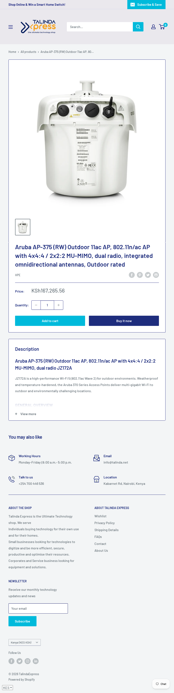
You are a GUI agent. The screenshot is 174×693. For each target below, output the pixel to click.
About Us (101, 550)
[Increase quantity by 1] (58, 305)
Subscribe (22, 621)
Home (12, 52)
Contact (100, 544)
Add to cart (50, 321)
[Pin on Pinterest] (140, 274)
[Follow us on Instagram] (28, 661)
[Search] (138, 26)
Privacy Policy (104, 523)
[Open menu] (10, 27)
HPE (17, 275)
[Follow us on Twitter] (19, 661)
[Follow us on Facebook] (11, 661)
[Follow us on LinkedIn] (36, 661)
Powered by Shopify (21, 679)
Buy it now (124, 321)
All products (28, 52)
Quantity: (22, 305)
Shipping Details (106, 530)
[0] (162, 26)
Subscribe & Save (149, 4)
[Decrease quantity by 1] (36, 305)
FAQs (98, 537)
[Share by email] (156, 274)
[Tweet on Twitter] (148, 274)
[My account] (153, 26)
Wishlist (100, 516)
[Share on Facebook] (132, 274)
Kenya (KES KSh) (21, 642)
